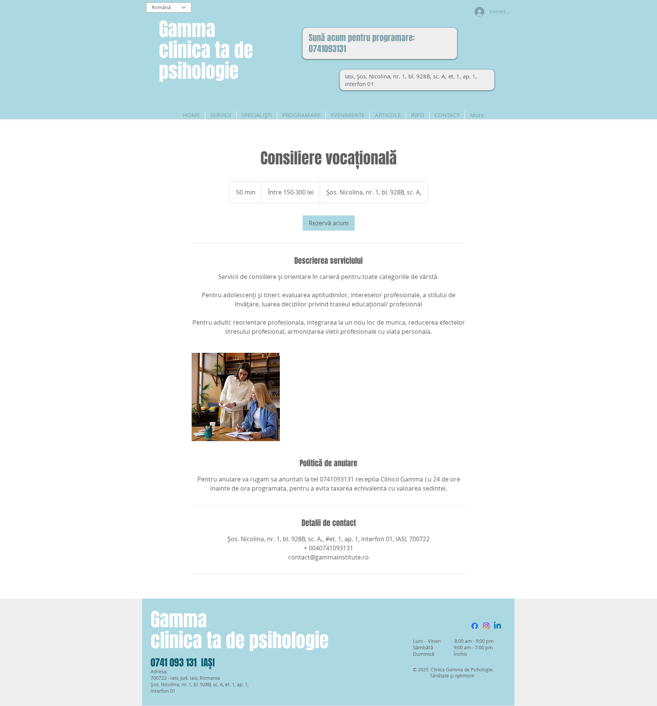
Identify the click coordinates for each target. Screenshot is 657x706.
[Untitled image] (236, 397)
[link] (329, 223)
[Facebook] (474, 626)
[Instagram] (486, 626)
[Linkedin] (497, 626)
